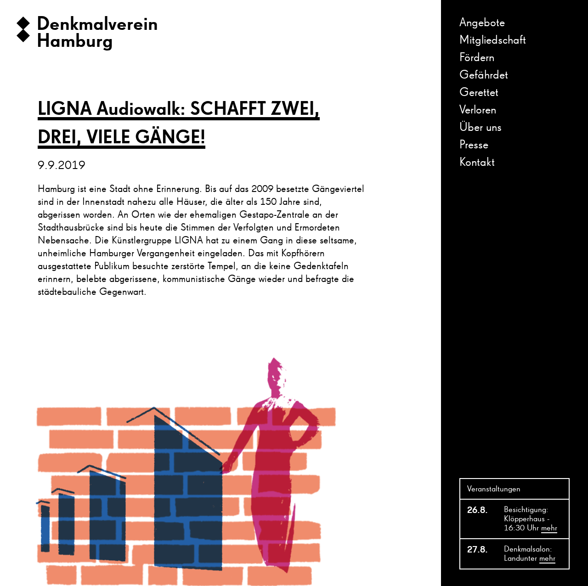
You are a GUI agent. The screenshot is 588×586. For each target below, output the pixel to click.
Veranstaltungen (493, 489)
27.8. (477, 549)
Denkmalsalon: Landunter (529, 554)
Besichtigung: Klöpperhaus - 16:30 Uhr (530, 519)
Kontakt (477, 163)
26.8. (477, 510)
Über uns (480, 128)
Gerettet (478, 93)
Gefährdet (483, 75)
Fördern (476, 58)
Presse (473, 145)
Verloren (477, 110)
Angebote (482, 23)
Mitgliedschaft (492, 40)
